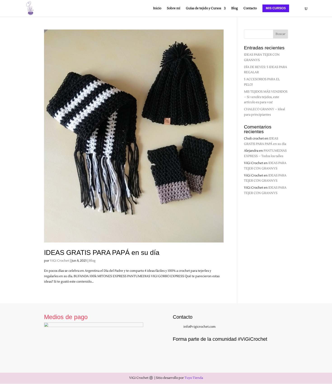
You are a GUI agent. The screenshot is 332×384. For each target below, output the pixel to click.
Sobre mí (173, 8)
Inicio (157, 8)
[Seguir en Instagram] (178, 351)
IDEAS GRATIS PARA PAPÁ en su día (101, 252)
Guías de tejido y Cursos (203, 8)
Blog (234, 8)
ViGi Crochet (59, 261)
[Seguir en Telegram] (236, 351)
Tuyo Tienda (194, 378)
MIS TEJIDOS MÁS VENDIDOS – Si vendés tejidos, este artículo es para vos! (266, 97)
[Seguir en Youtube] (201, 351)
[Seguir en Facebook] (189, 351)
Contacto (250, 8)
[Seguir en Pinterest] (225, 351)
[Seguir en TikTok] (213, 351)
